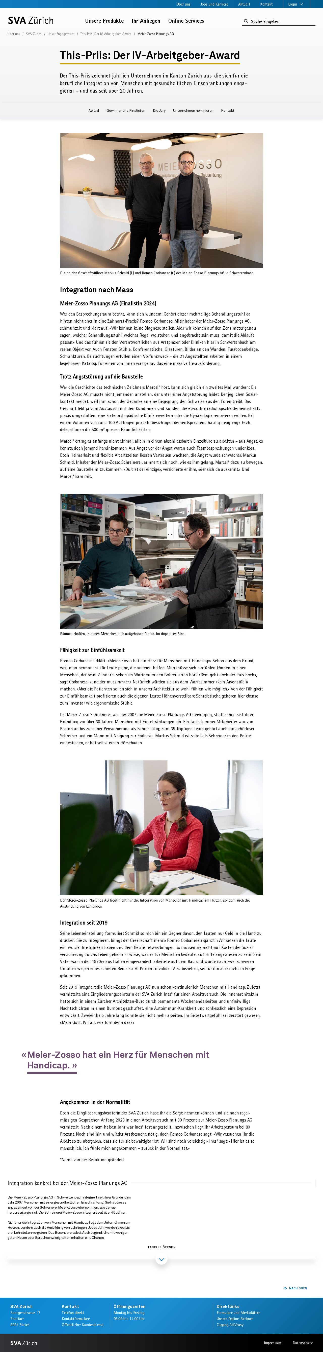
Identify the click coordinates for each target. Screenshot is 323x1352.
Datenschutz (303, 1342)
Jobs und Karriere (214, 4)
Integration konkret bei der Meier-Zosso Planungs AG (67, 1183)
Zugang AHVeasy (230, 1324)
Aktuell (244, 4)
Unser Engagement (61, 34)
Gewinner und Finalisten (125, 110)
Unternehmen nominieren (193, 110)
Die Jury (159, 110)
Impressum (272, 1342)
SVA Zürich (34, 34)
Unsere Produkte (104, 20)
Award (94, 110)
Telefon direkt (73, 1312)
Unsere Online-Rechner (235, 1318)
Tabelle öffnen (161, 1247)
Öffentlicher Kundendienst (83, 1324)
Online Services (186, 20)
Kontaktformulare (76, 1318)
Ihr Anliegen (146, 20)
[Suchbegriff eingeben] (246, 21)
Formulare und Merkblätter (238, 1312)
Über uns (184, 4)
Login (293, 4)
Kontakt (266, 4)
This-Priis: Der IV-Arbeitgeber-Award (105, 34)
